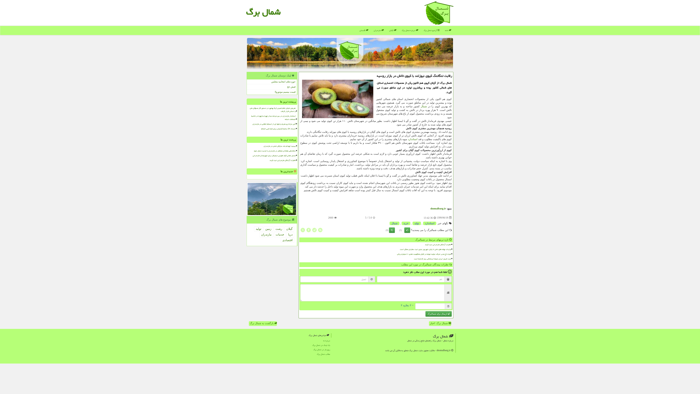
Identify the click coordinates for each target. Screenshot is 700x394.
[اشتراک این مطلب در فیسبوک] (308, 229)
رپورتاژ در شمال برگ (321, 349)
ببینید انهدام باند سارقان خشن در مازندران (280, 146)
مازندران (377, 30)
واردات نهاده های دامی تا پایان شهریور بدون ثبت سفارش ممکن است (425, 249)
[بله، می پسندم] (407, 230)
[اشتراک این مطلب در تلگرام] (314, 229)
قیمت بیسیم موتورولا (285, 91)
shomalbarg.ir (438, 208)
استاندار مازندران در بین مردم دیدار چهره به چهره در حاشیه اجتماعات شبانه (273, 117)
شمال (424, 106)
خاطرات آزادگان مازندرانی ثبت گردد (438, 244)
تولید (416, 223)
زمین (268, 228)
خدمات (280, 234)
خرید (406, 223)
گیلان (391, 30)
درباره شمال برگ (409, 30)
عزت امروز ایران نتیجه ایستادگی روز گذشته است (432, 259)
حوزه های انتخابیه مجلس (283, 81)
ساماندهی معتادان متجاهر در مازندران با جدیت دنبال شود (275, 151)
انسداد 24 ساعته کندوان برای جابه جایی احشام (278, 129)
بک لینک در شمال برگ (321, 345)
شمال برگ (263, 12)
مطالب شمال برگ (323, 354)
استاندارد (412, 139)
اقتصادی (287, 240)
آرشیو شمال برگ (431, 30)
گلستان (362, 30)
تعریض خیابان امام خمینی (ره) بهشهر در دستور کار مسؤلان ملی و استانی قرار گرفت (273, 109)
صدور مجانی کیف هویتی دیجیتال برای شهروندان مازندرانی (274, 155)
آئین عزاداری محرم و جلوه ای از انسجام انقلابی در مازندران (274, 124)
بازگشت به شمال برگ (262, 323)
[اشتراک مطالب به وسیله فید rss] (320, 229)
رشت (278, 228)
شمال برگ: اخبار (439, 323)
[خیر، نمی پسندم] (392, 230)
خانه (447, 30)
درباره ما (326, 341)
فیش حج (291, 86)
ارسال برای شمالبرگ (437, 314)
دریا (290, 234)
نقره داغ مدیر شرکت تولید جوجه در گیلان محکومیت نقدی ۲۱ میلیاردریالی (424, 254)
